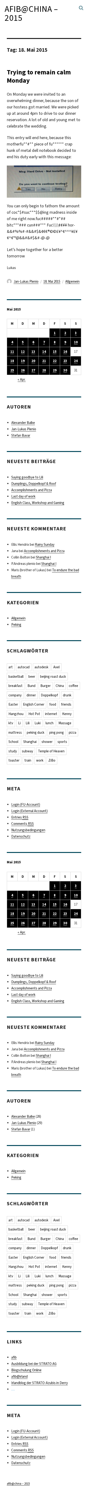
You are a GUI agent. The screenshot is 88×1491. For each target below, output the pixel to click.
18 (12, 360)
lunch (50, 723)
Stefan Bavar (20, 435)
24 (76, 360)
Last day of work (23, 496)
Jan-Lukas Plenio (26, 281)
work (39, 760)
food (52, 704)
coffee (73, 685)
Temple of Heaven (51, 751)
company (15, 695)
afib (14, 1357)
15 (55, 351)
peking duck (35, 732)
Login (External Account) (29, 811)
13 (33, 351)
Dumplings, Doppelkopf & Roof (33, 483)
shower (47, 741)
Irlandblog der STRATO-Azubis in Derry (39, 1382)
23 (65, 360)
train (27, 760)
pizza (72, 732)
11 (12, 351)
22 (55, 360)
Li (19, 723)
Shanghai (30, 741)
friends (66, 704)
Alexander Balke (23, 422)
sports (62, 741)
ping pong (56, 732)
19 (23, 360)
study (12, 751)
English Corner (33, 704)
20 (33, 360)
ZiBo (51, 760)
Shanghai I (43, 557)
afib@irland (19, 1376)
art (10, 667)
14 (44, 351)
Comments (22, 823)
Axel (56, 667)
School (13, 741)
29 (55, 370)
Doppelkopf (49, 695)
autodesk (41, 667)
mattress (15, 732)
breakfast (15, 685)
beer (31, 676)
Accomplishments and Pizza (31, 490)
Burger (45, 685)
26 (23, 370)
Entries (19, 817)
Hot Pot (34, 713)
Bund (31, 685)
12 (23, 351)
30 (65, 370)
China (60, 685)
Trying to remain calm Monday (39, 76)
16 (65, 351)
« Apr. (22, 379)
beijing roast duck (53, 676)
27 (33, 370)
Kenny (67, 713)
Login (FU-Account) (25, 804)
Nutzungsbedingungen (28, 830)
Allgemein (72, 281)
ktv (10, 723)
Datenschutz (21, 836)
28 (44, 370)
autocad (24, 667)
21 (44, 360)
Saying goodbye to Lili (27, 477)
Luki (37, 723)
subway (27, 751)
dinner (31, 695)
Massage (64, 723)
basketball (15, 676)
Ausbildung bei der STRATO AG (34, 1363)
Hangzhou (15, 713)
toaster (13, 760)
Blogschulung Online (26, 1370)
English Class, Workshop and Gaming (37, 502)
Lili (28, 723)
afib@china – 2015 (31, 13)
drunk (67, 695)
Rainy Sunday (44, 544)
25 (12, 370)
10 (76, 342)
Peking (16, 624)
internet (51, 713)
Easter (13, 704)
